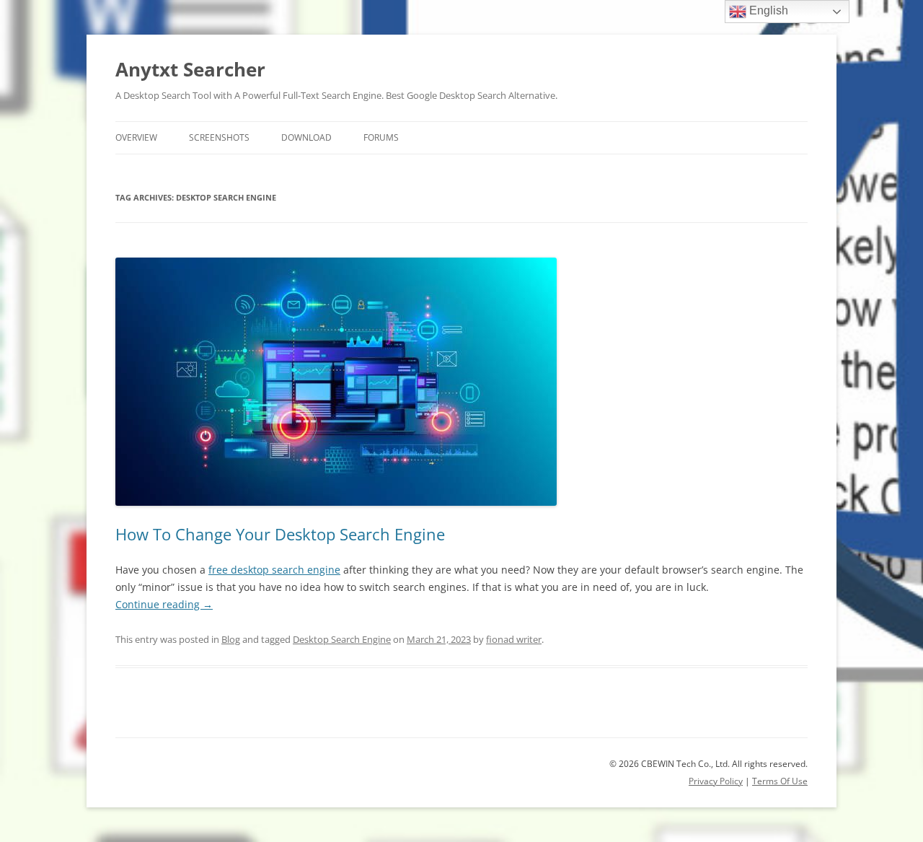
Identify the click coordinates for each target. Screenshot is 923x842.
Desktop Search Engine (342, 639)
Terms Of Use (780, 781)
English (767, 10)
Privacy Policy (716, 781)
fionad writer (514, 639)
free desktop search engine (274, 569)
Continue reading (164, 604)
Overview (136, 137)
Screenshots (219, 137)
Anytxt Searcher (190, 69)
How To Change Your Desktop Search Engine (280, 534)
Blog (230, 639)
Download (306, 137)
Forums (381, 137)
